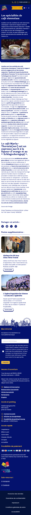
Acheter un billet (17, 8)
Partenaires (5, 395)
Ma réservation (29, 2)
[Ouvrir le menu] (29, 8)
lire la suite (9, 270)
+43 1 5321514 (13, 2)
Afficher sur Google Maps (12, 416)
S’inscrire (6, 362)
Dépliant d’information (12, 387)
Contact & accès (9, 414)
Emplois (4, 397)
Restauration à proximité (9, 390)
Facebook (6, 485)
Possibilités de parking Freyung (14, 419)
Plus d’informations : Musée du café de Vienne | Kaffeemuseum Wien (14, 202)
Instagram (6, 481)
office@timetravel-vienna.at (15, 2)
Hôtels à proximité (7, 392)
